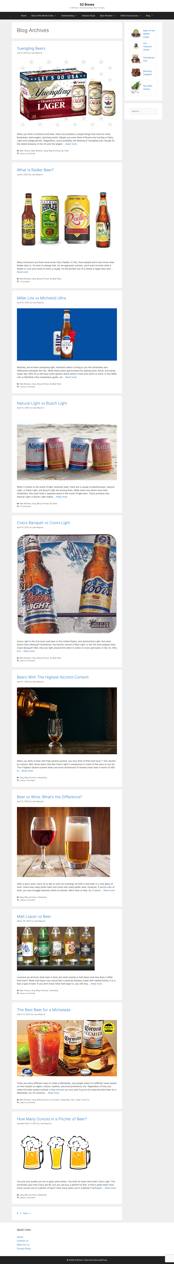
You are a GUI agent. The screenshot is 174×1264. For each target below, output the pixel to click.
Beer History (25, 151)
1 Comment (25, 281)
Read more (71, 144)
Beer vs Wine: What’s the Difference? (49, 797)
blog (46, 151)
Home (23, 15)
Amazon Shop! (88, 15)
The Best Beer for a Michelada (43, 1009)
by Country (54, 1100)
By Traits (65, 151)
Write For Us (23, 1244)
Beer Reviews (106, 15)
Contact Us (22, 1241)
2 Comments (25, 506)
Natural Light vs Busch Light (42, 403)
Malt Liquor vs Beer (34, 916)
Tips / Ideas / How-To (80, 1100)
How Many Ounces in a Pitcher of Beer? (52, 1119)
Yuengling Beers (31, 48)
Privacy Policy (24, 1248)
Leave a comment (27, 153)
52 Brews (87, 4)
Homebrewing (67, 15)
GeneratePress (100, 1260)
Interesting (41, 777)
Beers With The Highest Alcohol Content (53, 677)
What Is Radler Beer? (35, 170)
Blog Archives (55, 151)
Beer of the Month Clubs (42, 15)
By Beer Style (55, 279)
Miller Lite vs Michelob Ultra (41, 298)
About (20, 1237)
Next (27, 1213)
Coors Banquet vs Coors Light (43, 522)
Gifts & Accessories (129, 15)
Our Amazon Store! (147, 46)
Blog (148, 15)
